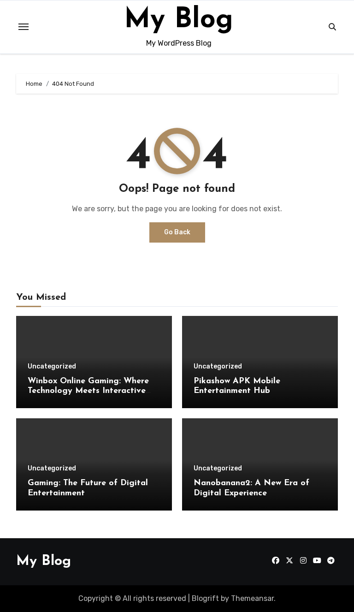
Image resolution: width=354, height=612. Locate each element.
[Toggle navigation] (23, 26)
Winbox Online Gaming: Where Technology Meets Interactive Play (88, 391)
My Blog (178, 20)
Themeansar (252, 598)
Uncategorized (52, 366)
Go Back (177, 232)
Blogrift (205, 598)
